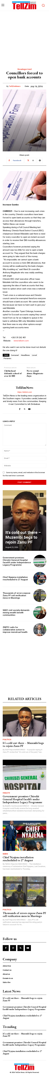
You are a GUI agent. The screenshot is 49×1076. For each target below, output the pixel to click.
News (5, 854)
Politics (7, 739)
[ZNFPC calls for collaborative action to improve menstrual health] (39, 629)
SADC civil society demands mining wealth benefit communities (16, 612)
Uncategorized (24, 69)
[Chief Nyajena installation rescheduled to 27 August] (39, 578)
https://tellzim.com (24, 392)
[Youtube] (29, 409)
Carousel (15, 355)
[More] (40, 160)
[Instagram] (13, 948)
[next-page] (42, 495)
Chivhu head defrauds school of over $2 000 (13, 373)
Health (6, 793)
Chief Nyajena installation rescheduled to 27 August (15, 578)
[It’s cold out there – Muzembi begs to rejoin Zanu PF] (24, 520)
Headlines (25, 355)
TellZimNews (15, 86)
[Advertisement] (24, 36)
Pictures (7, 358)
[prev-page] (37, 495)
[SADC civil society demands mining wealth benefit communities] (39, 612)
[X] (25, 409)
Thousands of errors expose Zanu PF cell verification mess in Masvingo (16, 595)
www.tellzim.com (21, 340)
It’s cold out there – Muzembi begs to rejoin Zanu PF (23, 537)
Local (34, 355)
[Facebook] (20, 409)
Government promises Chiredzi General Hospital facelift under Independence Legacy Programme (17, 561)
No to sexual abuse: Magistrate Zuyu (35, 373)
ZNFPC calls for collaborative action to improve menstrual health (15, 629)
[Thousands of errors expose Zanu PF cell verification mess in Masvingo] (39, 595)
